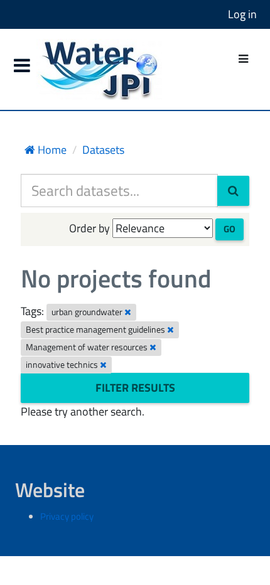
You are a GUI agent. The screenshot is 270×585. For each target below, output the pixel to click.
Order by (89, 228)
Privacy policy (67, 516)
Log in (242, 14)
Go (229, 229)
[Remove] (127, 312)
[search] (233, 191)
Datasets (103, 149)
